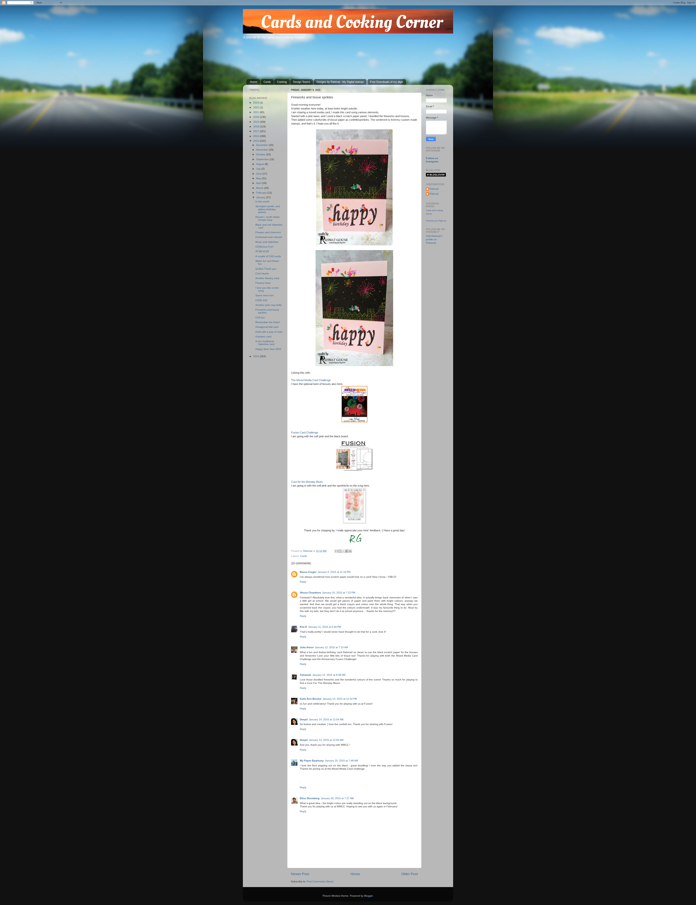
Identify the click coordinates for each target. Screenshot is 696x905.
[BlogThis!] (340, 551)
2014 (256, 356)
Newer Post (300, 874)
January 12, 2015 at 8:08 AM (328, 675)
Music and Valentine (266, 242)
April (259, 183)
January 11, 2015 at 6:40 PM (324, 627)
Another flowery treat (267, 278)
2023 (256, 102)
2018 (256, 126)
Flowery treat (262, 283)
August (260, 164)
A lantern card (263, 336)
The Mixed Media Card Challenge (311, 380)
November (262, 149)
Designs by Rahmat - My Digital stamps (340, 81)
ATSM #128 (262, 251)
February (261, 192)
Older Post (409, 874)
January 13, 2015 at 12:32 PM (339, 699)
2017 (256, 131)
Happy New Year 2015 (268, 349)
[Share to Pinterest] (350, 551)
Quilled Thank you (265, 268)
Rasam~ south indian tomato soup (267, 218)
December (262, 145)
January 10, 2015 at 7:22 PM (338, 592)
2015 (256, 141)
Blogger (368, 895)
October (261, 154)
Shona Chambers (310, 592)
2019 (256, 122)
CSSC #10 (261, 300)
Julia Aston (307, 647)
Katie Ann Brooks (310, 699)
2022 (256, 107)
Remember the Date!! (267, 322)
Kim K (303, 627)
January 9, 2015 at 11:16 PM (334, 572)
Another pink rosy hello (268, 305)
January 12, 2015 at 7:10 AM (331, 647)
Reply (303, 581)
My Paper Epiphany (312, 760)
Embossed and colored (268, 237)
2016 (256, 136)
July (258, 168)
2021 (256, 112)
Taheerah (305, 675)
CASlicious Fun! (264, 246)
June (259, 173)
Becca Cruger (308, 572)
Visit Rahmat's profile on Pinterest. (434, 239)
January (261, 197)
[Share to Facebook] (347, 551)
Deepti (304, 719)
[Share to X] (343, 551)
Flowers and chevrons (268, 232)
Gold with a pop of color (269, 332)
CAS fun (260, 317)
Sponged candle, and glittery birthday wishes (267, 209)
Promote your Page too (436, 221)
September (263, 159)
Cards (267, 81)
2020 (256, 117)
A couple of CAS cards (268, 256)
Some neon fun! (264, 295)
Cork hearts (262, 273)
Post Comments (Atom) (320, 881)
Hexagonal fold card (266, 327)
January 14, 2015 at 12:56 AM (326, 740)
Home (253, 81)
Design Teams (301, 81)
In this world (262, 201)
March (260, 188)
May (259, 178)
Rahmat (434, 189)
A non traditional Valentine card (264, 343)
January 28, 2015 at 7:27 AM (337, 798)
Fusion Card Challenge (304, 432)
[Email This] (336, 551)
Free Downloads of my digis (386, 81)
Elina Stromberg (310, 798)
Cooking (282, 81)
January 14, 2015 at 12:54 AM (326, 719)
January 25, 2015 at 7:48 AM (341, 760)
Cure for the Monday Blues (307, 481)
